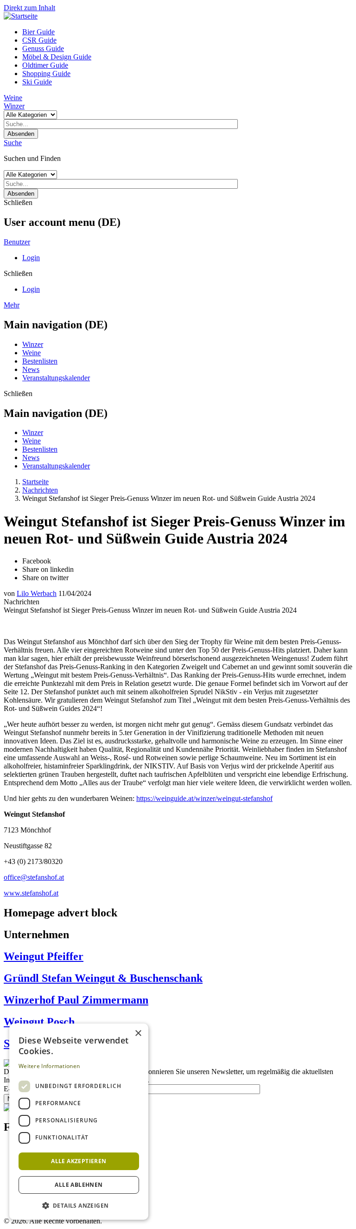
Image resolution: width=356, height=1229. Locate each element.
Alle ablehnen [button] (78, 1185)
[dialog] (78, 1122)
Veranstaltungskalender (56, 378)
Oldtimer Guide (45, 65)
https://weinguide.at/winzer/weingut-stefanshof (204, 798)
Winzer (14, 106)
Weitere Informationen (49, 1066)
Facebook (36, 561)
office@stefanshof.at (34, 877)
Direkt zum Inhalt (29, 8)
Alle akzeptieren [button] (78, 1161)
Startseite (35, 482)
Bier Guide (38, 32)
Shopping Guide (46, 73)
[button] (79, 1205)
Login (31, 258)
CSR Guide (39, 40)
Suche (13, 143)
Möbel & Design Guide (56, 57)
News (30, 369)
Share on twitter (45, 578)
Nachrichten (40, 490)
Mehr (11, 305)
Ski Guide (37, 82)
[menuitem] (187, 32)
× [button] (137, 1033)
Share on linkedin (48, 569)
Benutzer (17, 242)
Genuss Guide (43, 48)
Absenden (20, 133)
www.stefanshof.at (31, 893)
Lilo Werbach (37, 593)
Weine (13, 98)
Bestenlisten (39, 361)
